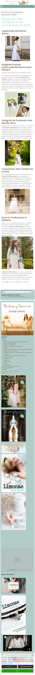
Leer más (10, 663)
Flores (5, 363)
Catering (6, 360)
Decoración (7, 361)
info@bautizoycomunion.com (16, 296)
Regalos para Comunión (10, 350)
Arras (4, 338)
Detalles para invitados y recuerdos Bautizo (16, 341)
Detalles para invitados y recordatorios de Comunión (18, 349)
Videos (4, 369)
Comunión (5, 347)
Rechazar (9, 666)
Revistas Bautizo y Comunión (11, 366)
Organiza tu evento (8, 357)
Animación (7, 358)
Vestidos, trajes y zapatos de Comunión (15, 355)
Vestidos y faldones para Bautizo (13, 346)
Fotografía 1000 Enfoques (16, 226)
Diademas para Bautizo (10, 343)
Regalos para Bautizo (10, 344)
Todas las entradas (8, 367)
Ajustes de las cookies (26, 666)
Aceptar (17, 671)
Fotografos (7, 364)
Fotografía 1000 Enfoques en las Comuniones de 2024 (16, 22)
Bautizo (5, 340)
